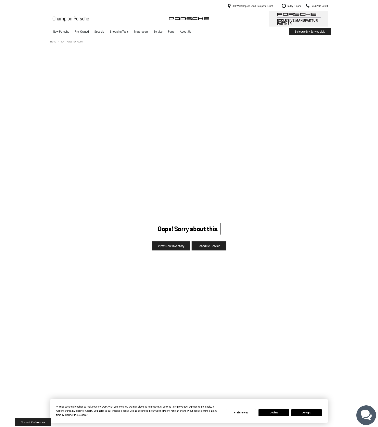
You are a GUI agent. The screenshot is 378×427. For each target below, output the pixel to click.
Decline (274, 412)
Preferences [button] (80, 415)
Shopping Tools (119, 31)
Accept (306, 412)
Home (53, 42)
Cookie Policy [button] (162, 411)
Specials (99, 31)
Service (158, 31)
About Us (185, 31)
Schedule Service (209, 245)
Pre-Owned (82, 31)
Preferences (241, 412)
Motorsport (141, 31)
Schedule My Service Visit (310, 31)
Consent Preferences (33, 422)
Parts (171, 31)
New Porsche (61, 31)
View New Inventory (171, 245)
